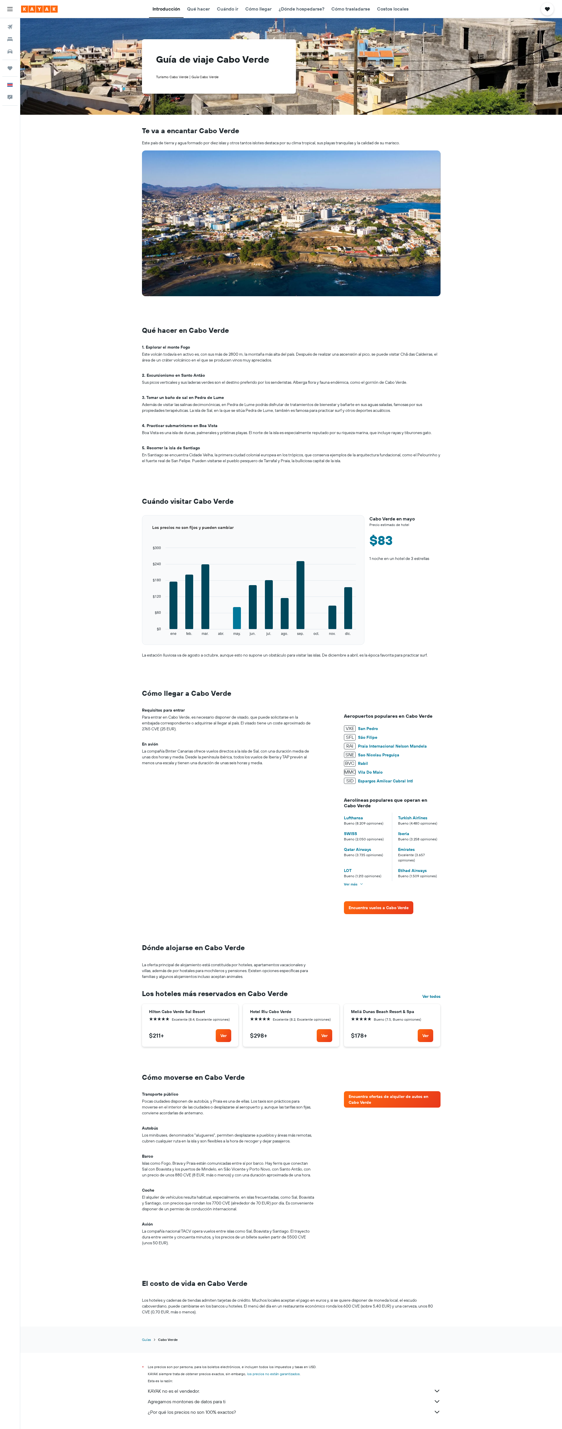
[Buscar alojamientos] (10, 39)
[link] (378, 907)
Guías (146, 1339)
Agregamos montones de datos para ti (186, 1401)
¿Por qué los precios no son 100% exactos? (192, 1412)
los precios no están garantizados (273, 1374)
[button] (10, 9)
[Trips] (10, 68)
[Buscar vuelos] (10, 27)
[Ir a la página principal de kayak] (39, 9)
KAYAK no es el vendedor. (174, 1391)
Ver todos (431, 996)
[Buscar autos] (10, 51)
